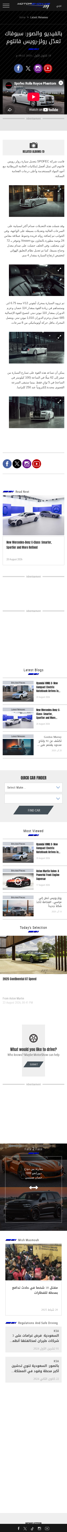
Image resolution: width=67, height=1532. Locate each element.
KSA (56, 1331)
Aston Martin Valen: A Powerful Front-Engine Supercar (47, 875)
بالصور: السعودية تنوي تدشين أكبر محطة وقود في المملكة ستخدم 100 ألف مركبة (35, 1371)
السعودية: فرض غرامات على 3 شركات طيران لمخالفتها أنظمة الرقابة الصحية (34, 1341)
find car (23, 810)
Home (22, 17)
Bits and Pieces (18, 682)
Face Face (33, 1149)
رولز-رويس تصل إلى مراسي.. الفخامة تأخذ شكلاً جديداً (49, 902)
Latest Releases (39, 17)
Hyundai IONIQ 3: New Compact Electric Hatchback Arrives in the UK (47, 687)
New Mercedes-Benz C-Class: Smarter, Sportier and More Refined (48, 714)
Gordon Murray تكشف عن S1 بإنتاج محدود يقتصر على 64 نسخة (49, 741)
